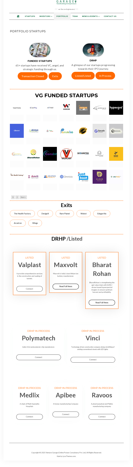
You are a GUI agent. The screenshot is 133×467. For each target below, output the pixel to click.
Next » (23, 197)
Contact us (110, 16)
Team (75, 16)
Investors (45, 16)
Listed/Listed (83, 75)
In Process (105, 75)
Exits (55, 76)
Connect (29, 289)
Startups (30, 16)
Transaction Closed (32, 76)
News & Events (90, 16)
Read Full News (65, 286)
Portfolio (62, 16)
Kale (58, 456)
